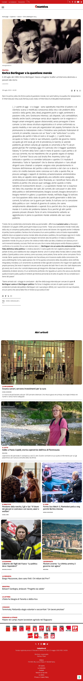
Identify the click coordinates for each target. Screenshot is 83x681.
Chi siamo (42, 666)
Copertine (13, 16)
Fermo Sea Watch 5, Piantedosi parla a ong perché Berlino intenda (61, 507)
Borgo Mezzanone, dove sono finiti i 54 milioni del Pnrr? (26, 578)
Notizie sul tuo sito (41, 672)
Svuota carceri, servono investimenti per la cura (24, 388)
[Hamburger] (3, 7)
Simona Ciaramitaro (48, 512)
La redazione (12, 2)
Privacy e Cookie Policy (41, 677)
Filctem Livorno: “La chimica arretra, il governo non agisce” (59, 565)
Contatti (4, 2)
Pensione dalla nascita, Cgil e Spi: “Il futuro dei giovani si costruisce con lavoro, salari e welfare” (20, 508)
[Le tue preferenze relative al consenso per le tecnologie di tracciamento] (79, 677)
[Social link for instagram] (75, 2)
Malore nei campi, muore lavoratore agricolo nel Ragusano (27, 619)
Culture (19, 16)
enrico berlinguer (12, 301)
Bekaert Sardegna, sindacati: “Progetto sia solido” (23, 589)
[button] (72, 90)
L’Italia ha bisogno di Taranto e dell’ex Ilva (19, 599)
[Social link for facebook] (72, 2)
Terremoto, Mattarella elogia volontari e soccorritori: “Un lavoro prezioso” (33, 609)
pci (3, 303)
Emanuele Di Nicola (7, 569)
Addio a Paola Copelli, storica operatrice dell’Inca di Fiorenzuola (31, 450)
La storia (41, 675)
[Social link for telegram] (81, 2)
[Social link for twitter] (70, 2)
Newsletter (21, 2)
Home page (5, 16)
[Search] (29, 2)
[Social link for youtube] (78, 2)
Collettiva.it (41, 648)
